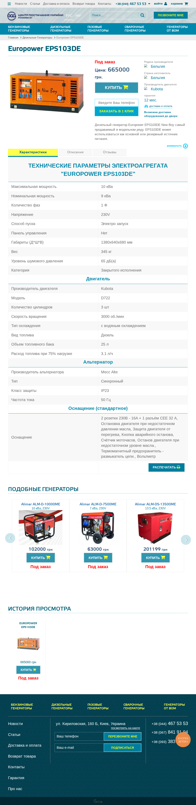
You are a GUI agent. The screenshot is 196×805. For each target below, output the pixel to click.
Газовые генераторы (98, 29)
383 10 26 (170, 741)
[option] (46, 91)
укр (78, 15)
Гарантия (16, 778)
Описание (75, 152)
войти (158, 4)
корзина (177, 4)
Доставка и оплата (56, 3)
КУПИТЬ (38, 558)
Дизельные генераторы (60, 29)
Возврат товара (84, 3)
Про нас (15, 789)
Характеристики (33, 152)
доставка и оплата (160, 106)
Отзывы (109, 152)
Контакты (104, 3)
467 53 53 (131, 4)
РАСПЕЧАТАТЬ (165, 467)
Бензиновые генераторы (19, 29)
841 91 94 (170, 732)
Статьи (35, 3)
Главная (13, 37)
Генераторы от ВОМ (177, 29)
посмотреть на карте (125, 728)
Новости (21, 3)
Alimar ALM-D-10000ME (40, 504)
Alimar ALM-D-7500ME (98, 504)
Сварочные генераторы (135, 29)
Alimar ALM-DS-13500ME (155, 504)
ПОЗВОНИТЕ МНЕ (171, 15)
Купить (114, 87)
